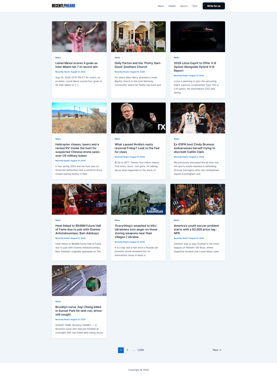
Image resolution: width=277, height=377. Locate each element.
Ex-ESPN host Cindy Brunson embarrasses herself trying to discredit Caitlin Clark (194, 148)
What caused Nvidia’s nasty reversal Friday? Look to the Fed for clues (137, 148)
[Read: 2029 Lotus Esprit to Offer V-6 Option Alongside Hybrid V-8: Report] (197, 36)
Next (217, 349)
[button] (214, 6)
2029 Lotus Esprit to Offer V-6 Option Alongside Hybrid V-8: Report (195, 66)
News (161, 5)
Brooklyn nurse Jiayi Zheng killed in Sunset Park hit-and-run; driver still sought (78, 310)
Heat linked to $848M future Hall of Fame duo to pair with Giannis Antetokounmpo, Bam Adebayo (78, 229)
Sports (184, 5)
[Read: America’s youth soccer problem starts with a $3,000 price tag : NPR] (197, 199)
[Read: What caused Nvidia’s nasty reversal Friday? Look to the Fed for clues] (138, 117)
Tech (194, 5)
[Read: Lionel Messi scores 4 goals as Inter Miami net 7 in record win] (79, 36)
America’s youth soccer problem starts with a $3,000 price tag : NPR (196, 229)
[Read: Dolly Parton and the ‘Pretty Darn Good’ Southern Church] (138, 36)
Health (172, 5)
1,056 (140, 349)
